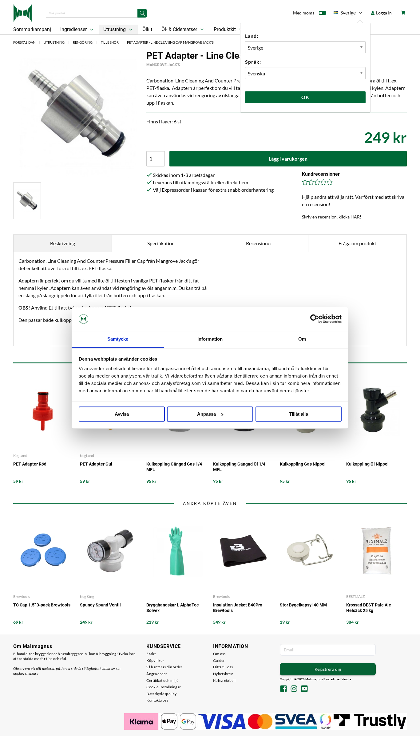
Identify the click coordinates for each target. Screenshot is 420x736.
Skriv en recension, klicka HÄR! (331, 216)
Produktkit (225, 29)
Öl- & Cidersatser (179, 29)
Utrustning (115, 29)
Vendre (346, 679)
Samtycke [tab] (118, 339)
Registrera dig (328, 669)
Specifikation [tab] (161, 243)
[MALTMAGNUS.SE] (22, 12)
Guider (219, 660)
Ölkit (147, 29)
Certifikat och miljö (162, 680)
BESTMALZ (355, 596)
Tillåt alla (298, 414)
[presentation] (27, 200)
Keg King (87, 596)
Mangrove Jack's (163, 65)
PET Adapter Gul (96, 464)
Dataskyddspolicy (161, 693)
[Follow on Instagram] (294, 689)
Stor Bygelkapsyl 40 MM (303, 604)
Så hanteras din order (164, 667)
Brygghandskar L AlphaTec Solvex (172, 607)
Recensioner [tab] (259, 243)
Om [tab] (302, 339)
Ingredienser (74, 29)
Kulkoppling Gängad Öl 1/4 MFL (239, 467)
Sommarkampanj (32, 29)
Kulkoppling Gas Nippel (303, 464)
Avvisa (122, 414)
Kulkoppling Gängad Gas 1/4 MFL (174, 467)
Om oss (219, 653)
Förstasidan (24, 42)
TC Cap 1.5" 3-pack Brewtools (41, 604)
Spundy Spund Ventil (100, 604)
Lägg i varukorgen (288, 159)
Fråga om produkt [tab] (357, 243)
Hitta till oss (223, 667)
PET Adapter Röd (29, 464)
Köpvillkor (155, 660)
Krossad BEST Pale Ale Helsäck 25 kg (368, 607)
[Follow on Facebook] (283, 689)
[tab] (27, 201)
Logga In (383, 12)
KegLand (20, 455)
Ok (305, 97)
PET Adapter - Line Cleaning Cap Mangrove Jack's (170, 42)
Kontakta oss (157, 700)
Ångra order (156, 673)
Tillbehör (110, 42)
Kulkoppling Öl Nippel (367, 464)
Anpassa (206, 414)
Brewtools (21, 596)
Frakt (151, 653)
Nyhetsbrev (223, 673)
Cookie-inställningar (163, 687)
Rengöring (83, 42)
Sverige (345, 14)
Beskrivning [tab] (62, 243)
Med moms (303, 12)
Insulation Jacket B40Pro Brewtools (237, 607)
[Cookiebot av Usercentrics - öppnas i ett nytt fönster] (315, 319)
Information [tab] (210, 339)
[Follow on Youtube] (304, 689)
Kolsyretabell (224, 680)
